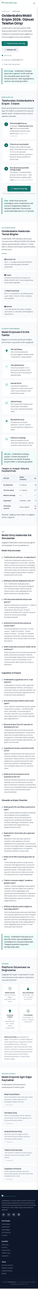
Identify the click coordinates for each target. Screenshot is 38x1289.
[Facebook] (14, 1215)
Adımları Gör (11, 50)
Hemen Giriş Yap (20, 188)
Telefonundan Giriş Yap (16, 43)
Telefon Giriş (6, 1253)
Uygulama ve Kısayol (12, 1168)
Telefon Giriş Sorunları (13, 1150)
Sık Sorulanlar (6, 1232)
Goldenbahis (6, 11)
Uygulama (5, 1256)
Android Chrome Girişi (13, 1131)
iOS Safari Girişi (10, 1113)
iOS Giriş (4, 1247)
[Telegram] (19, 1215)
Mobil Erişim (6, 1227)
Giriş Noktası (6, 1224)
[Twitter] (3, 1215)
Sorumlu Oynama (7, 1265)
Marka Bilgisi (6, 1230)
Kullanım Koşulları (7, 1268)
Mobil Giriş (5, 1245)
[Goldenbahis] (9, 3)
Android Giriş (6, 1250)
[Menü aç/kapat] (34, 3)
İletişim (4, 1273)
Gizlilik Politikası (7, 1271)
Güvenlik (4, 1235)
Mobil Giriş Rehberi (12, 1094)
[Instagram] (9, 1215)
